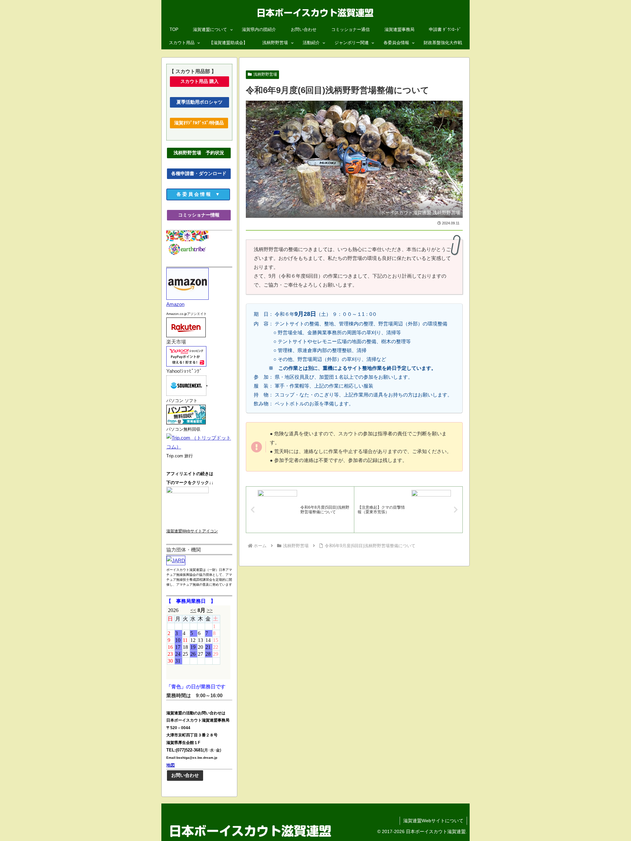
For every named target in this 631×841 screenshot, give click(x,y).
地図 (170, 764)
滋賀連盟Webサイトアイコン (192, 531)
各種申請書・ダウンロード (198, 173)
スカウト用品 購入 (205, 81)
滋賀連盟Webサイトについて (433, 820)
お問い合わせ (185, 775)
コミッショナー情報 (204, 214)
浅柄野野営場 (265, 74)
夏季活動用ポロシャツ (201, 102)
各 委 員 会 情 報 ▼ (203, 194)
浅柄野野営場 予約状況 (201, 152)
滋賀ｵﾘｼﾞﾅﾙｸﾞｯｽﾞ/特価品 (199, 122)
